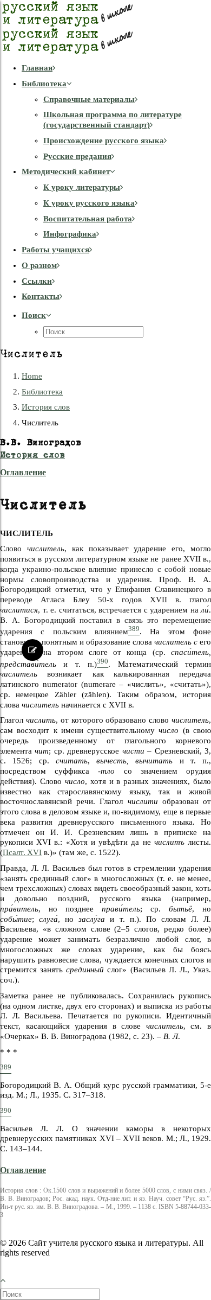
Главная (37, 67)
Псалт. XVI (22, 852)
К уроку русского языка (89, 203)
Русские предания (77, 156)
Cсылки (37, 281)
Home (32, 376)
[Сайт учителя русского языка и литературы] (105, 27)
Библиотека (44, 83)
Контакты (41, 296)
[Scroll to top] (8, 1278)
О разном (39, 265)
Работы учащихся (55, 249)
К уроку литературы (81, 187)
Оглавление (23, 472)
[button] (36, 315)
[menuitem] (116, 68)
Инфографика (69, 234)
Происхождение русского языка (103, 140)
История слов (46, 407)
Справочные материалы (89, 99)
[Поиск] (51, 1294)
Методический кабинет (66, 171)
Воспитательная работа (87, 218)
